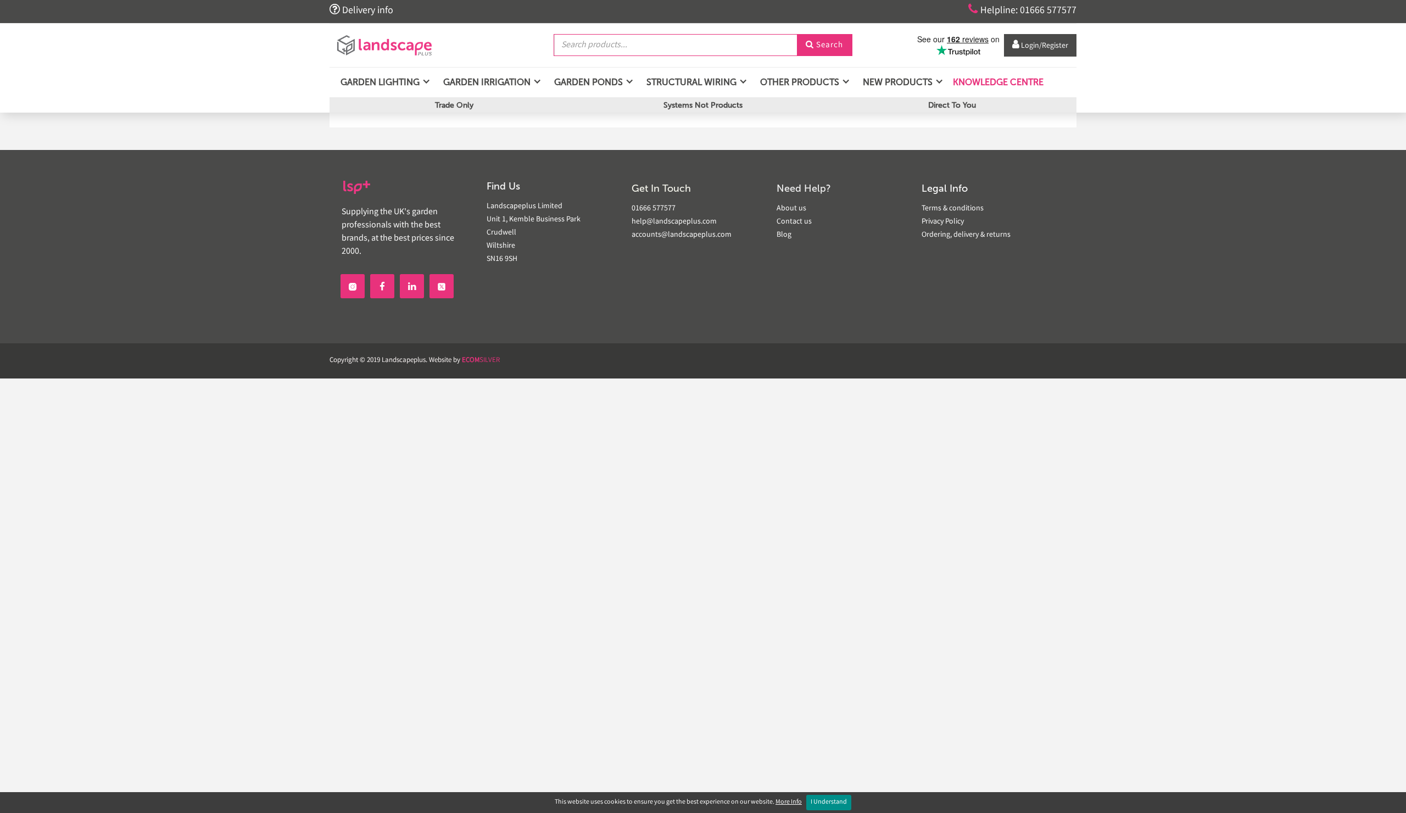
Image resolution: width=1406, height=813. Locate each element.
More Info (788, 802)
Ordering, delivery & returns (966, 235)
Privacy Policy (943, 221)
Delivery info (361, 9)
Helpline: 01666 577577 (1022, 9)
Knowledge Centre (997, 82)
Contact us (794, 221)
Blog (784, 235)
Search (824, 46)
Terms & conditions (953, 208)
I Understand (829, 802)
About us (791, 208)
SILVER (481, 360)
